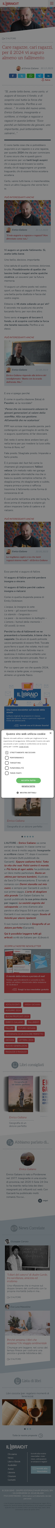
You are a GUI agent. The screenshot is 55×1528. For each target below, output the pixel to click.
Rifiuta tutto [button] (28, 786)
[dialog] (27, 764)
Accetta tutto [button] (28, 780)
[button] (27, 792)
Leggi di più (24, 746)
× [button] (50, 733)
